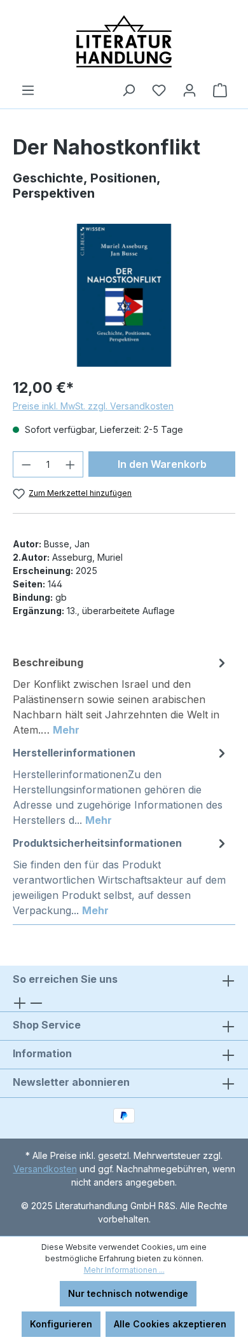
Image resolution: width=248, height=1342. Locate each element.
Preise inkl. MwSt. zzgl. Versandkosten (93, 406)
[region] (124, 295)
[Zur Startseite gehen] (124, 41)
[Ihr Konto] (189, 90)
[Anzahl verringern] (26, 464)
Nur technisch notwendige (128, 1293)
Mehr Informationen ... (124, 1270)
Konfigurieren (61, 1323)
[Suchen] (128, 90)
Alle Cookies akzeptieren (170, 1323)
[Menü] (28, 90)
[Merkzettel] (159, 90)
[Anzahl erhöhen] (70, 464)
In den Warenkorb (162, 464)
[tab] (121, 695)
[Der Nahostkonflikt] (124, 295)
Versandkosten (45, 1168)
